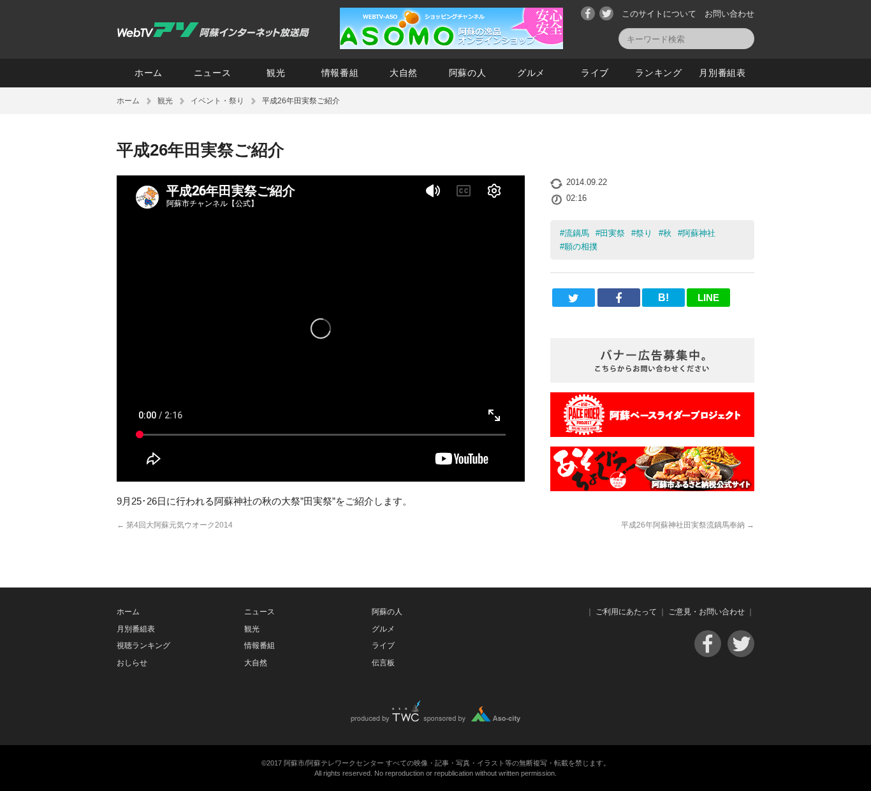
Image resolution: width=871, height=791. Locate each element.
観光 (276, 73)
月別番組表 (722, 73)
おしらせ (132, 662)
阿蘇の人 (468, 73)
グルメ (531, 73)
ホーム (149, 73)
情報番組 (340, 73)
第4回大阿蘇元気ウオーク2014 (175, 525)
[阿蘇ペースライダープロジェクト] (652, 433)
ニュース (212, 73)
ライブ (595, 73)
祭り (644, 233)
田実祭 (612, 233)
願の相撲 (580, 246)
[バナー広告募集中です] (652, 379)
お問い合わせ (729, 13)
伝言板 (383, 662)
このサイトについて (659, 13)
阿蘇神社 (698, 233)
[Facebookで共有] (618, 297)
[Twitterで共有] (573, 297)
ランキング (658, 73)
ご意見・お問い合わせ (706, 611)
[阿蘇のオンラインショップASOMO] (451, 45)
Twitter (606, 13)
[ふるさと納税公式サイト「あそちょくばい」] (652, 487)
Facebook (588, 13)
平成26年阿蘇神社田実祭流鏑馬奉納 (687, 525)
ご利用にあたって (626, 611)
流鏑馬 (576, 233)
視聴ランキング (143, 645)
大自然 (404, 73)
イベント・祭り (217, 100)
